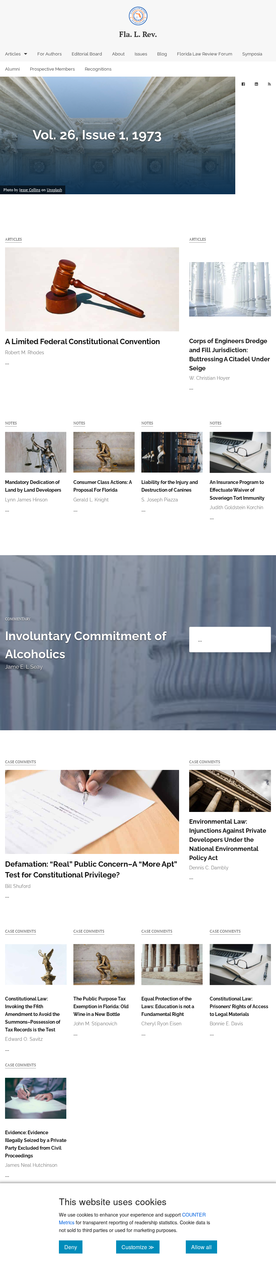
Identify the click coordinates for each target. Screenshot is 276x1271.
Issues (141, 53)
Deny (73, 1247)
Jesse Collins (29, 190)
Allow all (204, 1247)
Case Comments (20, 761)
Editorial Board (87, 53)
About (118, 53)
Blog (162, 53)
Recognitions (98, 69)
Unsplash (54, 190)
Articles (13, 53)
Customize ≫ (141, 1247)
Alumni (12, 69)
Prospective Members (52, 69)
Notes (11, 422)
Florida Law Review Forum (204, 53)
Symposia (252, 53)
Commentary (18, 618)
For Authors (49, 53)
